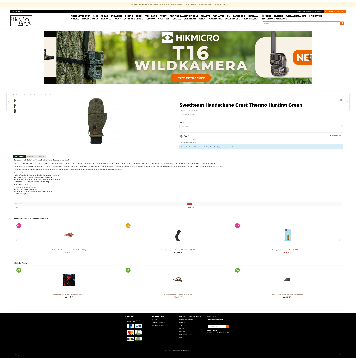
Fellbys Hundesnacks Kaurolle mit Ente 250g (69, 250)
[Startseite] (13, 94)
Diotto (129, 16)
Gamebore (239, 16)
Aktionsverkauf (80, 16)
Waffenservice (300, 11)
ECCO (139, 16)
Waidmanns (215, 19)
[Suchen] (342, 23)
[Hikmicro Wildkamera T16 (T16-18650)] (178, 57)
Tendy (202, 19)
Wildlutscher (233, 19)
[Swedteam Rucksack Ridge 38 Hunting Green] (347, 101)
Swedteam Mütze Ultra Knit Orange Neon (68, 294)
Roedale (106, 19)
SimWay (151, 19)
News (314, 11)
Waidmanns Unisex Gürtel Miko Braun (178, 294)
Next (339, 240)
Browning (116, 16)
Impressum (182, 331)
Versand (193, 139)
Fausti (163, 16)
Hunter (278, 16)
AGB (180, 325)
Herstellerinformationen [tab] (35, 156)
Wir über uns (155, 319)
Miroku (75, 19)
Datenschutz (182, 322)
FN (228, 16)
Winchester (251, 19)
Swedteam (190, 19)
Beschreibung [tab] (19, 156)
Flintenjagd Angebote (274, 19)
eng (21, 11)
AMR (95, 16)
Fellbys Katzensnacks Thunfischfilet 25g (287, 250)
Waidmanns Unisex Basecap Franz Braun (287, 294)
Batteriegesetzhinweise (185, 334)
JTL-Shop (341, 354)
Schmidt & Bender (134, 19)
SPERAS (177, 19)
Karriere (308, 11)
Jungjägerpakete (296, 16)
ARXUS (104, 16)
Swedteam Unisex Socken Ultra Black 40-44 (178, 250)
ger (16, 11)
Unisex (189, 204)
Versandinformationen (158, 325)
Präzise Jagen (90, 19)
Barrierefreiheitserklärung (186, 319)
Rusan (117, 19)
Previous (16, 240)
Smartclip (164, 19)
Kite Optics (315, 16)
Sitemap (181, 328)
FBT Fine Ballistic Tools (184, 16)
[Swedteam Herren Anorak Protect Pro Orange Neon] (8, 101)
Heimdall (253, 16)
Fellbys (205, 16)
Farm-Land (151, 16)
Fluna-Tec (218, 16)
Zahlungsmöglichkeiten (158, 322)
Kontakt (319, 11)
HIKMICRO (266, 16)
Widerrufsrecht (183, 337)
